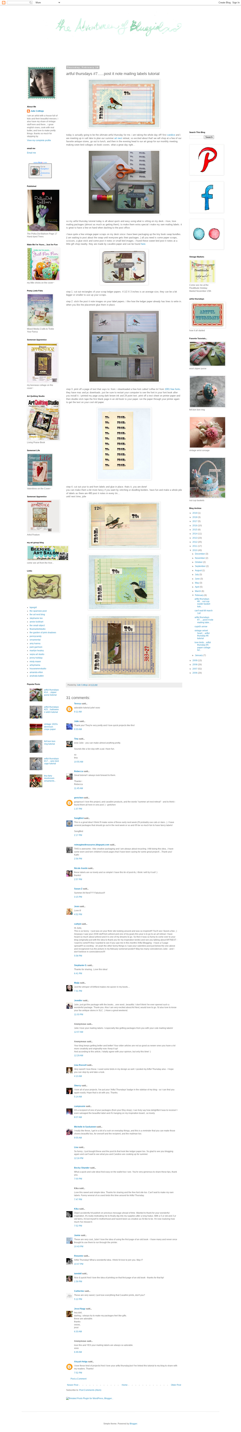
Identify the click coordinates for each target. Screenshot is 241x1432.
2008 (195, 664)
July (197, 574)
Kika (76, 1209)
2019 (195, 513)
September (200, 566)
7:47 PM (78, 1199)
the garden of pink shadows (43, 632)
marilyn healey (37, 650)
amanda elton (36, 672)
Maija (76, 983)
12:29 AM (78, 1055)
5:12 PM (78, 1299)
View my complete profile (39, 140)
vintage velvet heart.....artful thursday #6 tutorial (202, 634)
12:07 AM (78, 1032)
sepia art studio (37, 654)
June (197, 579)
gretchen (78, 797)
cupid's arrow (201, 626)
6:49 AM (78, 1352)
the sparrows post (38, 611)
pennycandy (35, 636)
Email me (31, 153)
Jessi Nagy (79, 1309)
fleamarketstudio (38, 629)
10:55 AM (78, 762)
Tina (76, 739)
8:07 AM (78, 1117)
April (197, 587)
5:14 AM (78, 1096)
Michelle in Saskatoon (85, 1127)
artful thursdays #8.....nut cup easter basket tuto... (202, 603)
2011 (195, 546)
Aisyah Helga (81, 1361)
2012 (195, 542)
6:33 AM (78, 1331)
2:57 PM (78, 879)
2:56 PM (78, 858)
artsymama (35, 665)
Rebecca (78, 771)
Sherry (77, 1085)
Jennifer (78, 1000)
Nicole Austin (81, 868)
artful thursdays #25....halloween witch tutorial (51, 709)
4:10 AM (78, 1076)
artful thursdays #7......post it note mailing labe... (204, 620)
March (198, 591)
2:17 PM (78, 835)
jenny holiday (36, 658)
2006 (195, 673)
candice (171, 135)
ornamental (35, 640)
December (200, 554)
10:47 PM (78, 1264)
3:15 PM (78, 897)
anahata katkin (37, 676)
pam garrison (36, 647)
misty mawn (35, 661)
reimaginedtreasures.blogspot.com (91, 844)
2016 (195, 525)
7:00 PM (78, 1179)
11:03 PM (78, 1014)
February (199, 595)
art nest (118, 138)
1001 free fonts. (173, 389)
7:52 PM (78, 1226)
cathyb (77, 924)
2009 (195, 660)
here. (143, 244)
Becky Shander (82, 1168)
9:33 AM (78, 729)
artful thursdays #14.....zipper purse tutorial (51, 692)
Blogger (133, 1423)
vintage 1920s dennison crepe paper (51, 727)
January (199, 655)
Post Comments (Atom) (90, 1390)
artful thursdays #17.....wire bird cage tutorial (51, 761)
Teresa (77, 703)
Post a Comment (78, 1379)
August (198, 570)
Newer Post (72, 1385)
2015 (195, 529)
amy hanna (35, 643)
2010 (195, 550)
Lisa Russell (80, 1065)
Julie (76, 721)
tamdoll (78, 1273)
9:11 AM (78, 712)
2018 (195, 517)
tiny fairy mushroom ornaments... (50, 778)
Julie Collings (37, 111)
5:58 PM (78, 956)
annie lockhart (36, 622)
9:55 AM (78, 1138)
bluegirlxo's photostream (45, 172)
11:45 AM (78, 788)
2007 (195, 669)
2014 (195, 533)
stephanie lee (36, 618)
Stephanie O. (80, 965)
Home (125, 1385)
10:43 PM (78, 1246)
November (200, 558)
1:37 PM (78, 809)
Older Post (176, 1385)
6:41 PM (78, 973)
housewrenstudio (38, 668)
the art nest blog (37, 614)
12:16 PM (78, 1158)
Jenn (76, 906)
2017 (195, 521)
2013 (195, 538)
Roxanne (78, 1256)
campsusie (79, 1106)
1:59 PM (78, 1281)
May (197, 583)
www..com (40, 162)
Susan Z (78, 889)
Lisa (76, 1147)
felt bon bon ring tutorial (49, 742)
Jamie (77, 1235)
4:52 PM (78, 914)
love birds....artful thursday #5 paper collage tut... (203, 646)
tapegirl (33, 607)
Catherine (79, 1291)
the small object (37, 625)
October (199, 562)
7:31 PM (78, 991)
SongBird (78, 818)
